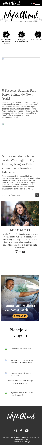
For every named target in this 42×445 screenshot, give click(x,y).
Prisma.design (24, 442)
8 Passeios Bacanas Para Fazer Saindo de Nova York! (19, 94)
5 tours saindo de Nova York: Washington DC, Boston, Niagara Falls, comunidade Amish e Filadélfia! (18, 164)
